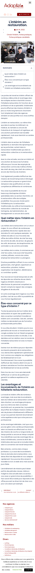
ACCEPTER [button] (28, 570)
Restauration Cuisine (11, 532)
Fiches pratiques (25, 35)
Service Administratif (11, 520)
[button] (30, 2)
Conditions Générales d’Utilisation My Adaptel (18, 551)
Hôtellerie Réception (11, 530)
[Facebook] (5, 14)
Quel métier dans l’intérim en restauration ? (15, 75)
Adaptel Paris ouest (10, 516)
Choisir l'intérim (12, 35)
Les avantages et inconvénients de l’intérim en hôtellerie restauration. (18, 87)
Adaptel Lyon (9, 507)
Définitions (8, 555)
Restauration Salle (10, 534)
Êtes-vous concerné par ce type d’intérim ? (17, 81)
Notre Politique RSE (10, 553)
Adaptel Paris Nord (10, 514)
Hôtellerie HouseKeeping (12, 528)
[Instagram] (8, 14)
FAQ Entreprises (9, 545)
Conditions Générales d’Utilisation (15, 549)
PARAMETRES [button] (17, 570)
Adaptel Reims (9, 510)
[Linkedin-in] (11, 14)
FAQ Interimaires (10, 547)
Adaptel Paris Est (10, 512)
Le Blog (7, 543)
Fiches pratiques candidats (19, 37)
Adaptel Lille (8, 518)
